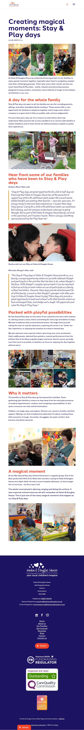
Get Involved (42, 628)
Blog (21, 40)
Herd (56, 725)
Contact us (42, 638)
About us (42, 623)
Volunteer (42, 631)
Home (42, 621)
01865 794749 (46, 598)
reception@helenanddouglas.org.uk (49, 601)
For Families (42, 626)
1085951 (61, 719)
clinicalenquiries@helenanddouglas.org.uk (49, 604)
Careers (42, 635)
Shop (42, 633)
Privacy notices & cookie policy (36, 725)
